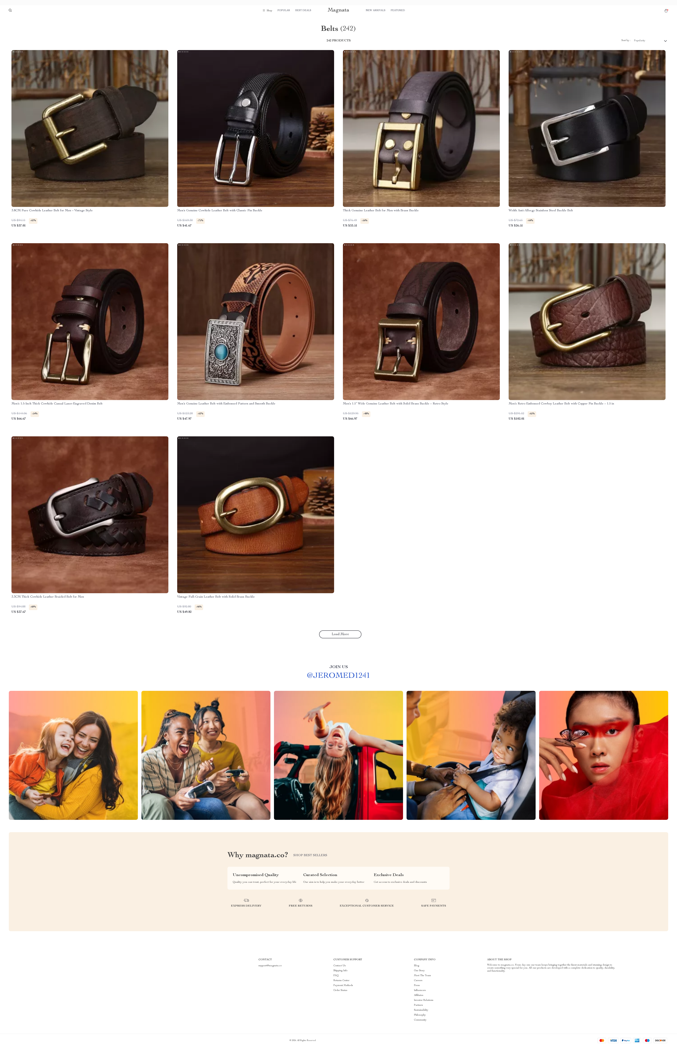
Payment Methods (343, 985)
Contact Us (339, 966)
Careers (418, 980)
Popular (283, 10)
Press (417, 985)
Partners (418, 1005)
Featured (398, 10)
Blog (416, 966)
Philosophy (420, 1015)
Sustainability (421, 1010)
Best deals (303, 10)
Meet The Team (422, 975)
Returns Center (341, 980)
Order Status (340, 990)
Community (420, 1020)
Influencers (420, 990)
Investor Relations (423, 1000)
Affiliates (418, 995)
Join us (338, 667)
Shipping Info (340, 970)
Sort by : (625, 40)
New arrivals (375, 10)
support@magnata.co (270, 966)
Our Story (419, 970)
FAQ (336, 975)
